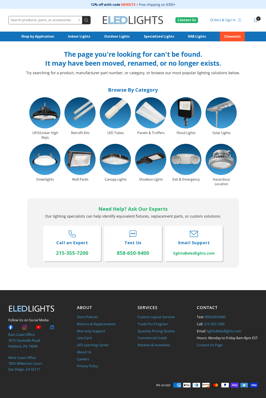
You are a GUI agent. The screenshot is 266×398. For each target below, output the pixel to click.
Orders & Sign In (223, 20)
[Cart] (255, 20)
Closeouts (232, 36)
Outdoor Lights (117, 36)
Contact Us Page (210, 345)
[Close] (79, 20)
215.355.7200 (214, 324)
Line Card (84, 338)
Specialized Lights (159, 36)
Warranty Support (91, 331)
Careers (83, 359)
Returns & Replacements (96, 324)
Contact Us (186, 20)
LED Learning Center (93, 345)
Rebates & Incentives (154, 345)
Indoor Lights (79, 36)
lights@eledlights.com (224, 331)
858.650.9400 (215, 317)
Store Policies (87, 317)
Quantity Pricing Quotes (156, 331)
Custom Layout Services (156, 317)
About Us (84, 352)
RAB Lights (197, 36)
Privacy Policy (87, 366)
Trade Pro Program (153, 324)
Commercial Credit (152, 338)
